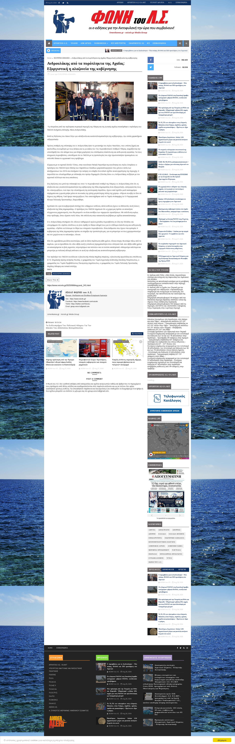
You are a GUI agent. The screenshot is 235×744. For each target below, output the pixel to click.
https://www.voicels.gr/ (78, 299)
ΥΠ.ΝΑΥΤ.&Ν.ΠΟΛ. (157, 2)
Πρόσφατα (154, 569)
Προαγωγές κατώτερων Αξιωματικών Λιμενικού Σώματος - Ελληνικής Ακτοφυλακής (169, 722)
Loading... (151, 380)
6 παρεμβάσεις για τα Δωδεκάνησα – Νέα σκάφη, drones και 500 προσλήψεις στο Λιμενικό (110, 51)
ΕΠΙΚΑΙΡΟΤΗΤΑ (155, 538)
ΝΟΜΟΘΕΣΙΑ (100, 43)
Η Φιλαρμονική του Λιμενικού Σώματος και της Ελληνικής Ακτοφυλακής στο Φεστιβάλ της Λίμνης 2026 (173, 258)
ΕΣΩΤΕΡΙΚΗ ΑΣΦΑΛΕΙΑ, (68, 74)
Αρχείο (182, 569)
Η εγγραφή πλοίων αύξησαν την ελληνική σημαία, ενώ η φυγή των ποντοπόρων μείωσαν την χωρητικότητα (172, 189)
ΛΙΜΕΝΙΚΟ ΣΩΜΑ (71, 50)
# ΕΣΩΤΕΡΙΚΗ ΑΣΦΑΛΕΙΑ (61, 274)
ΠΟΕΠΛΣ (52, 674)
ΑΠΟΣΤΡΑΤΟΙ (164, 530)
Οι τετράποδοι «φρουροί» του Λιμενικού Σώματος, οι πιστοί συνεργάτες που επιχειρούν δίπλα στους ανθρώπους (172, 246)
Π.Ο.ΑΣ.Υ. (52, 685)
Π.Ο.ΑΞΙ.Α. (53, 689)
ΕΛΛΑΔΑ (162, 534)
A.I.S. (170, 2)
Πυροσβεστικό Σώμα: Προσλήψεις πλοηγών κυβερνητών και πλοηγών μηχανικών (93, 362)
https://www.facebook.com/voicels (86, 301)
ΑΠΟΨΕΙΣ (177, 530)
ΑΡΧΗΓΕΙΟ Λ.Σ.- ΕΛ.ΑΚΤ (58, 665)
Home (49, 58)
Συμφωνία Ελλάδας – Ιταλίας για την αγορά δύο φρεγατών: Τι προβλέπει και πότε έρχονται (173, 233)
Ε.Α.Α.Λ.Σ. (52, 703)
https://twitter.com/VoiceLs (80, 304)
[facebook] (59, 3)
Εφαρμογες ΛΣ (136, 43)
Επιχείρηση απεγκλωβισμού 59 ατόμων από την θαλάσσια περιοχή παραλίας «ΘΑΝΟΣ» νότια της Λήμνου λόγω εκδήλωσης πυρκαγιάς (166, 299)
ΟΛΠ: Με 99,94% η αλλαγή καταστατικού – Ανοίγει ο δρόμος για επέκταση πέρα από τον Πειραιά (174, 164)
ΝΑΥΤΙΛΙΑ (176, 550)
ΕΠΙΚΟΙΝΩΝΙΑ (181, 2)
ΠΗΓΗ (49, 269)
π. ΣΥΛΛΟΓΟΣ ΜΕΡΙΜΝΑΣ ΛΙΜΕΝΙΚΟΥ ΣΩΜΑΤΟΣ (69, 710)
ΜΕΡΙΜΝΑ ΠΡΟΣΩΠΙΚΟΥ (159, 550)
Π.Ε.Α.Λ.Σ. (52, 682)
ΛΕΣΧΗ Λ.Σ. (53, 707)
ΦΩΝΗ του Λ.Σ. (155, 562)
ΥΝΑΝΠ (74, 43)
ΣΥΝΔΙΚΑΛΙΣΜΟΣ (156, 558)
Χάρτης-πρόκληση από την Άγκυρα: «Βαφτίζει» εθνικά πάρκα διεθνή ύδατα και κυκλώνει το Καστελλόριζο (60, 362)
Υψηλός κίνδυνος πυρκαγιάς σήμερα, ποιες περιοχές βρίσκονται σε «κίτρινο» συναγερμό (126, 362)
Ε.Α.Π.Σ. (52, 696)
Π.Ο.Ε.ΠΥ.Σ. (53, 692)
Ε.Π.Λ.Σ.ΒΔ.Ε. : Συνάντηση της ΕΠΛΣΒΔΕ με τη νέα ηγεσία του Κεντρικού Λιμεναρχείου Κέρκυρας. (173, 176)
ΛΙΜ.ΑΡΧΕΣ (86, 43)
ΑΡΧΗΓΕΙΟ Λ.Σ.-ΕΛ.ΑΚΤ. (136, 2)
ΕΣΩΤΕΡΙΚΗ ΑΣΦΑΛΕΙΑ (62, 58)
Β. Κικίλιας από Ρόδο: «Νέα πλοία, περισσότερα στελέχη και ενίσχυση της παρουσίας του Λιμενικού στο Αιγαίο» (168, 277)
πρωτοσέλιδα (162, 518)
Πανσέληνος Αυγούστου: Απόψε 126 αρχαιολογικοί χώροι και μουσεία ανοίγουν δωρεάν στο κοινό (173, 139)
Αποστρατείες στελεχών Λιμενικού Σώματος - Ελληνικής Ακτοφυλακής (168, 667)
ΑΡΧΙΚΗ (120, 2)
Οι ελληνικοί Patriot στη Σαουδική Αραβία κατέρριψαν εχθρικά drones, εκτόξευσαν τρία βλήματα (173, 97)
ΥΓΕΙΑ (169, 558)
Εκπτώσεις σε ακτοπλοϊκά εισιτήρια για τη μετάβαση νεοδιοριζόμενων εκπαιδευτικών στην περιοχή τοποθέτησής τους (168, 283)
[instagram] (187, 648)
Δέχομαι (222, 740)
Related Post (53, 334)
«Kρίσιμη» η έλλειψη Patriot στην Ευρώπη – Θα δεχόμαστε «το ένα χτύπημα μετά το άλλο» (173, 221)
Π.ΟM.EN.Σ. (53, 700)
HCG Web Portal (118, 43)
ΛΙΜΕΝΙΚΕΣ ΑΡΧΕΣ (157, 546)
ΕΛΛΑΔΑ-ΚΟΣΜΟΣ (176, 534)
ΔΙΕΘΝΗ (152, 534)
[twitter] (63, 3)
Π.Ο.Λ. (51, 678)
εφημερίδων (171, 518)
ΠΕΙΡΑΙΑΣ (153, 554)
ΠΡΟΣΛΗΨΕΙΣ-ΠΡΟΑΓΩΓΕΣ (171, 554)
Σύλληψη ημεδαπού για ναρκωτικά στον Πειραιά (166, 331)
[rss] (67, 3)
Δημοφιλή (168, 569)
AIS (148, 43)
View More (138, 334)
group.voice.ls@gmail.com (80, 306)
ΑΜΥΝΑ (154, 50)
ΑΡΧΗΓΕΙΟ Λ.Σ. (60, 43)
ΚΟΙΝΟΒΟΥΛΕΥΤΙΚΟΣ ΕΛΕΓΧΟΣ (162, 542)
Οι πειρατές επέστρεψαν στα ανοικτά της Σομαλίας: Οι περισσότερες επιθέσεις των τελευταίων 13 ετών (173, 152)
